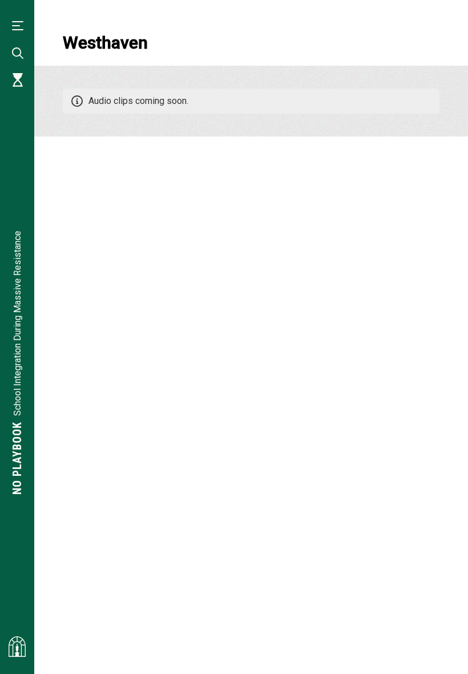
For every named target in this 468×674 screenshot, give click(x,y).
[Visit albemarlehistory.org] (17, 646)
